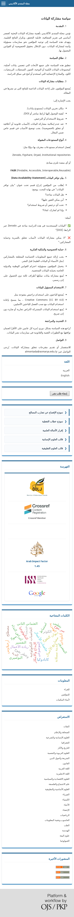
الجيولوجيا (65, 840)
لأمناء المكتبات (63, 699)
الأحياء (67, 804)
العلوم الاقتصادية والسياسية (57, 778)
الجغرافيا (65, 742)
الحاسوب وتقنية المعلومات (57, 820)
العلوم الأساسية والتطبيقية (57, 789)
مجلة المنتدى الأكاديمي (19, 3)
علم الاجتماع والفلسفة (59, 784)
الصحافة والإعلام (62, 732)
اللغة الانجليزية (63, 773)
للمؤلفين (65, 694)
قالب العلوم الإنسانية (54, 439)
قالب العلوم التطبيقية (54, 448)
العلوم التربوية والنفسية (58, 753)
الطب (67, 825)
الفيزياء (66, 794)
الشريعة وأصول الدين (60, 758)
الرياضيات (65, 815)
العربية (66, 370)
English (65, 375)
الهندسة (66, 830)
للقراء (67, 689)
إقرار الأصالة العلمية (55, 430)
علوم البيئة (65, 835)
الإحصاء (66, 809)
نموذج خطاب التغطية (54, 421)
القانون (66, 763)
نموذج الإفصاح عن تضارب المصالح (48, 412)
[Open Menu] (3, 3)
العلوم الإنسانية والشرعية (58, 737)
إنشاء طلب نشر (59, 393)
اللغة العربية (64, 768)
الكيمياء (66, 799)
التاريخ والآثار (64, 747)
